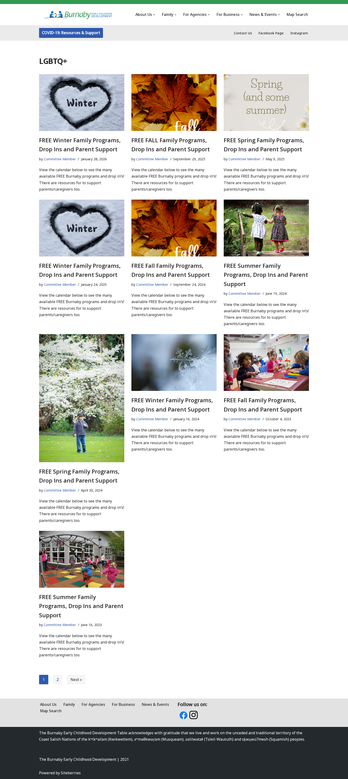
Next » (76, 679)
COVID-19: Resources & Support (71, 32)
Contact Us (243, 33)
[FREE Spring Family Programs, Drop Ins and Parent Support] (266, 102)
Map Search (297, 14)
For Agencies (93, 704)
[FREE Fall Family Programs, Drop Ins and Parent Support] (174, 228)
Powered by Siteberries (60, 772)
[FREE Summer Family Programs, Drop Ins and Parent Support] (266, 228)
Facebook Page (271, 33)
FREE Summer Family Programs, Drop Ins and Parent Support (266, 275)
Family (69, 704)
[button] (154, 15)
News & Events (155, 704)
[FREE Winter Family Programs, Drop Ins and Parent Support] (81, 102)
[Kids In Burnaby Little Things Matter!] (78, 14)
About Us (48, 704)
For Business (123, 704)
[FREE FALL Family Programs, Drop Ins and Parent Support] (174, 102)
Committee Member (60, 159)
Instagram (299, 33)
